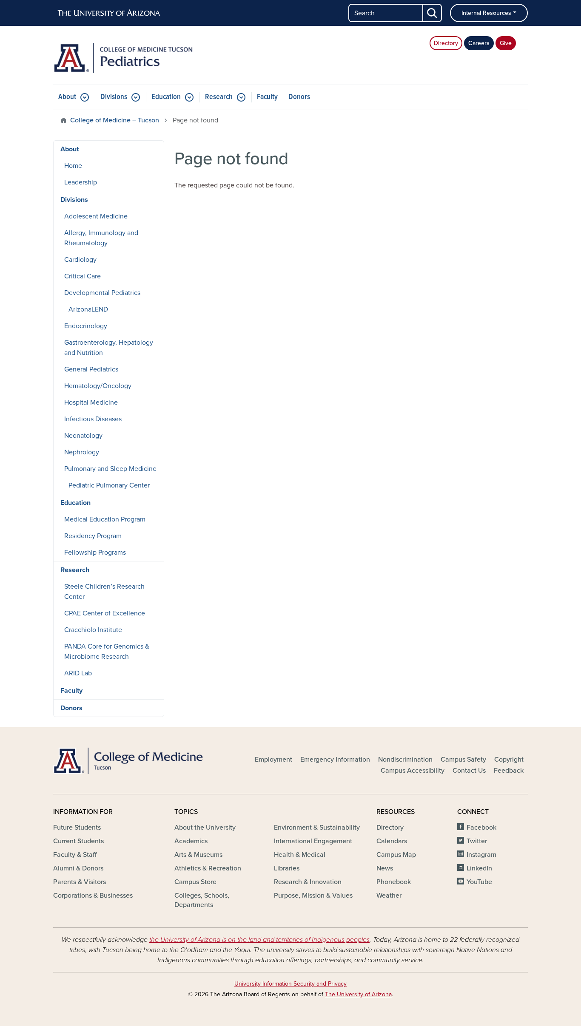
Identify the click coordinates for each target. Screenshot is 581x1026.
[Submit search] (432, 13)
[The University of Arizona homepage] (109, 13)
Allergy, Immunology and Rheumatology (101, 238)
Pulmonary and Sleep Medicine (110, 469)
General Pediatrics (91, 369)
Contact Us (469, 770)
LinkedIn (479, 868)
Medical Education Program (104, 519)
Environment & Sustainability (317, 827)
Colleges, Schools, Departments (201, 900)
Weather (389, 895)
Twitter (477, 841)
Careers (479, 43)
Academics (191, 841)
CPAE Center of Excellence (104, 613)
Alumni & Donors (78, 868)
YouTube (479, 882)
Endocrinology (85, 326)
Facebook (481, 827)
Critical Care (82, 276)
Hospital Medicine (91, 402)
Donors (299, 97)
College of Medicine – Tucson (114, 120)
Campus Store (195, 882)
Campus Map (396, 854)
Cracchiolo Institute (93, 630)
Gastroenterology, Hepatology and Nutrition (108, 347)
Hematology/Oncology (97, 386)
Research (219, 97)
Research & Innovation (308, 882)
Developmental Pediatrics (102, 293)
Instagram (481, 854)
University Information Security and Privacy (290, 983)
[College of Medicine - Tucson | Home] (129, 761)
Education (166, 97)
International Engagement (313, 841)
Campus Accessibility (412, 770)
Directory (446, 43)
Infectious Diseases (93, 419)
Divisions (113, 97)
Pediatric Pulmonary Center (109, 485)
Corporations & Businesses (93, 895)
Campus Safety (463, 759)
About (67, 97)
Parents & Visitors (79, 882)
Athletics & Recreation (207, 868)
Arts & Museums (198, 854)
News (384, 868)
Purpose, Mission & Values (313, 895)
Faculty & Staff (75, 854)
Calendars (391, 841)
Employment (273, 759)
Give (506, 43)
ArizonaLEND (88, 309)
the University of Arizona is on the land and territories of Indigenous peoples (259, 939)
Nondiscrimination (405, 759)
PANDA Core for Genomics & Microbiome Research (106, 651)
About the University (205, 827)
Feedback (509, 770)
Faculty (267, 97)
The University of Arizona (358, 994)
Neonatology (83, 435)
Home (73, 166)
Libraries (286, 868)
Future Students (77, 827)
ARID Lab (78, 673)
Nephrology (81, 452)
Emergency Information (335, 759)
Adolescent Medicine (96, 216)
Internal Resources (486, 13)
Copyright (509, 759)
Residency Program (93, 536)
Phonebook (393, 882)
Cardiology (80, 259)
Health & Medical (299, 854)
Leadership (80, 182)
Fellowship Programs (95, 552)
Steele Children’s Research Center (104, 591)
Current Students (78, 841)
